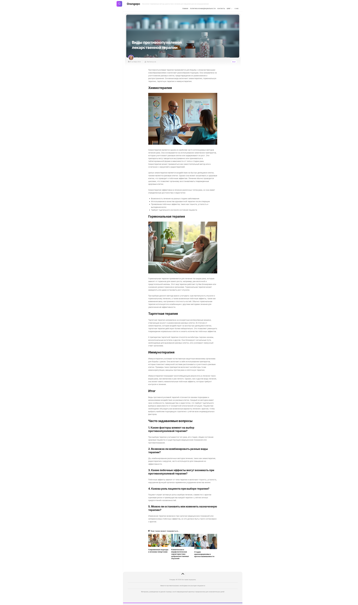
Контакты (221, 8)
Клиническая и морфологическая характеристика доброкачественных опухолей (180, 554)
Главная (185, 8)
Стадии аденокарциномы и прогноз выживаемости (204, 554)
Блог (228, 8)
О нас (237, 8)
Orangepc (133, 4)
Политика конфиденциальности (203, 8)
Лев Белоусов (151, 62)
